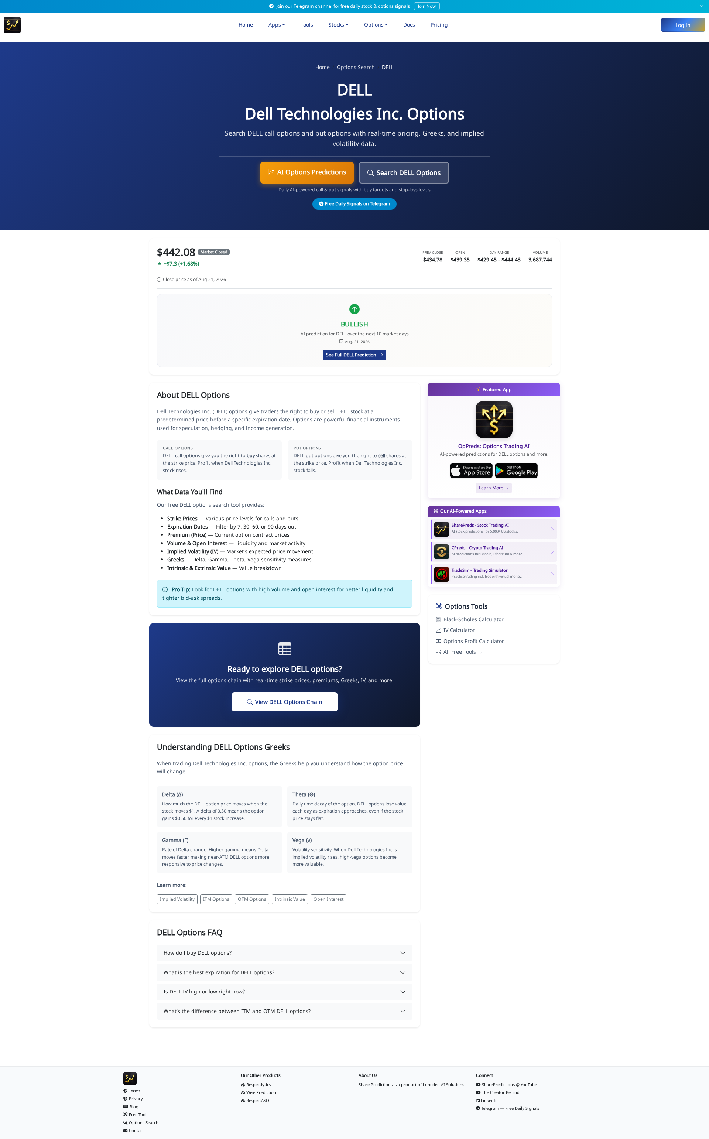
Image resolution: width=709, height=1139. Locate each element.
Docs (409, 24)
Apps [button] (274, 24)
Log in (683, 24)
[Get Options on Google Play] (516, 470)
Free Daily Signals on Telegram (357, 204)
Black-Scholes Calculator (473, 619)
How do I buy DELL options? (198, 952)
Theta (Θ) (303, 794)
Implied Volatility (177, 899)
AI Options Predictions (311, 171)
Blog (134, 1106)
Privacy (136, 1098)
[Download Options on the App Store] (471, 470)
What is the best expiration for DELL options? (219, 972)
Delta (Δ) (172, 794)
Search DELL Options (409, 172)
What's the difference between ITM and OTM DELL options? (237, 1011)
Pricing (439, 24)
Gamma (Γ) (175, 840)
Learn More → (494, 488)
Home (246, 24)
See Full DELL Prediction (351, 355)
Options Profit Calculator (473, 640)
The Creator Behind (501, 1092)
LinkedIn (489, 1100)
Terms (134, 1091)
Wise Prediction (261, 1092)
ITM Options (216, 899)
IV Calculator (459, 629)
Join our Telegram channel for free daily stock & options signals (355, 6)
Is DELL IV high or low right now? (204, 991)
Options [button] (374, 24)
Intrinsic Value (290, 899)
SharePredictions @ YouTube (509, 1084)
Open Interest (328, 899)
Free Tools (138, 1114)
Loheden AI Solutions (443, 1084)
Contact (136, 1130)
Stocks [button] (336, 24)
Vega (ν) (302, 840)
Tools (307, 24)
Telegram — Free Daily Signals (510, 1108)
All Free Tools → (463, 651)
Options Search (356, 67)
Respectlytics (258, 1084)
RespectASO (257, 1100)
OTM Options (252, 899)
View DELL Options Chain (288, 702)
